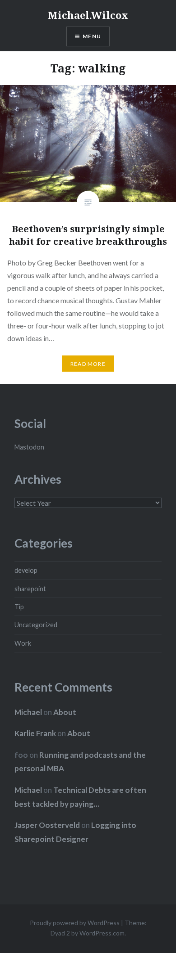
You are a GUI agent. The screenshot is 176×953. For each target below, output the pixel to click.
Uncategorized (35, 625)
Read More (88, 363)
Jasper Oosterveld (47, 825)
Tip (19, 607)
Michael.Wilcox (88, 15)
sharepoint (30, 589)
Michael (28, 712)
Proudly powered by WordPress (75, 922)
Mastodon (29, 447)
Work (22, 643)
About (64, 712)
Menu (92, 36)
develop (25, 570)
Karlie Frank (35, 733)
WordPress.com (102, 933)
